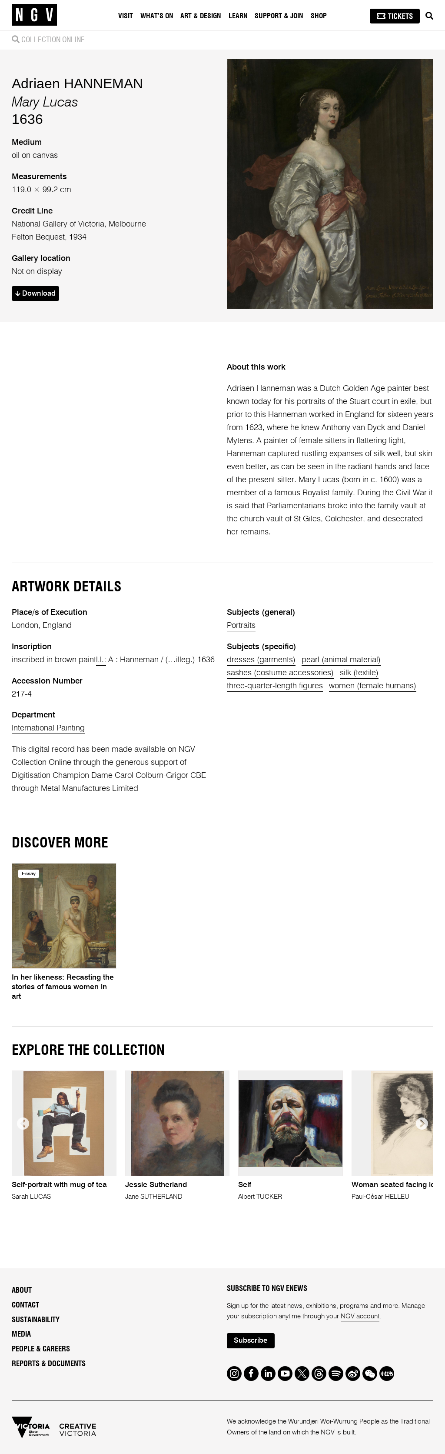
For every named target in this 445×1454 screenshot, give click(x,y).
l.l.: (101, 660)
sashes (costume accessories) (280, 673)
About (22, 1290)
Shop (319, 16)
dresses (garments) (261, 660)
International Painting (48, 728)
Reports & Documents (49, 1364)
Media (21, 1334)
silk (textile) (359, 673)
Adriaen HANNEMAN (77, 83)
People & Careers (41, 1349)
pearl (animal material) (341, 660)
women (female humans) (372, 686)
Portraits (241, 626)
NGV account (360, 1316)
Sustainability (36, 1320)
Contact (25, 1305)
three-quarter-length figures (275, 686)
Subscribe (250, 1340)
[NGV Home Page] (34, 15)
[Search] (429, 16)
